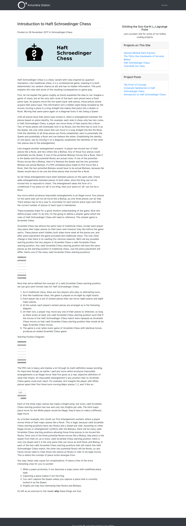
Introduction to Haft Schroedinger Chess (145, 94)
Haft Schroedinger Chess (137, 62)
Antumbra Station (39, 5)
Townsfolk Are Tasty (134, 66)
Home (164, 5)
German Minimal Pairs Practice (139, 53)
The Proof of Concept (135, 84)
